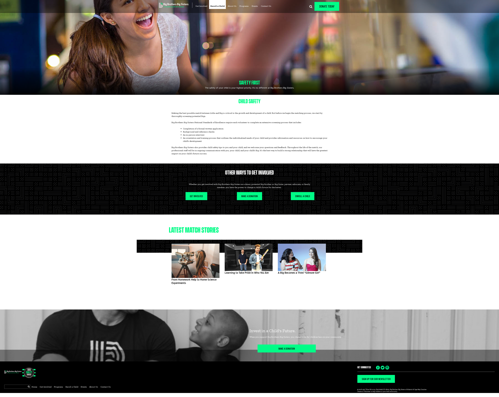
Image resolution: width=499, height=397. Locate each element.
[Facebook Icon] (378, 367)
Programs (244, 6)
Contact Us (266, 6)
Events (255, 6)
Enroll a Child (217, 6)
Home (34, 387)
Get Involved (201, 6)
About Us (232, 6)
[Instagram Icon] (387, 367)
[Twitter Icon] (382, 367)
